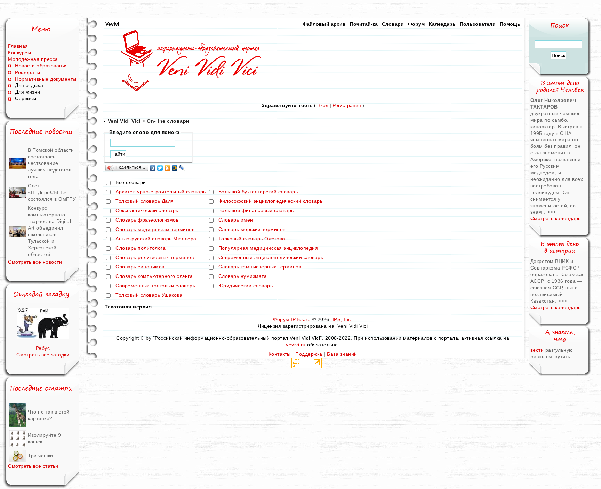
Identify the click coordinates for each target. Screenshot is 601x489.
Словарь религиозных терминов (154, 257)
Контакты (280, 354)
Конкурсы (19, 52)
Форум (416, 24)
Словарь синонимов (140, 267)
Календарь (442, 24)
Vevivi (112, 24)
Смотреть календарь (555, 218)
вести (537, 350)
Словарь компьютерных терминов (260, 267)
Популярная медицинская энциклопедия (268, 248)
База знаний (342, 354)
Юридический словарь (245, 286)
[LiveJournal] (182, 168)
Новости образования (41, 66)
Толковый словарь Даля (144, 201)
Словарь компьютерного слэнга (154, 276)
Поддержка (308, 354)
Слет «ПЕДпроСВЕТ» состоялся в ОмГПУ (52, 192)
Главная (18, 46)
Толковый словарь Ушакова (148, 295)
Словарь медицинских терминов (154, 229)
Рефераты (27, 72)
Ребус (43, 348)
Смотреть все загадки (42, 355)
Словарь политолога (140, 248)
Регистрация (346, 105)
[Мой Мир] (174, 168)
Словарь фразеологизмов (146, 220)
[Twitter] (160, 168)
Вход (322, 105)
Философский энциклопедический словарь (270, 201)
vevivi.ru (296, 344)
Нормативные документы (46, 79)
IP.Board (301, 319)
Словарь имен (235, 220)
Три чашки (40, 455)
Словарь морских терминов (252, 229)
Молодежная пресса (33, 59)
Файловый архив (324, 24)
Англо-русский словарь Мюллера (156, 239)
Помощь (510, 24)
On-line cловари (168, 121)
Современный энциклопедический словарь (270, 257)
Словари (393, 24)
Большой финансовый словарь (256, 211)
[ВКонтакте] (153, 168)
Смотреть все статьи (33, 466)
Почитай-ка (364, 24)
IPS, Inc (341, 319)
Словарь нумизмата (242, 276)
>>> (551, 212)
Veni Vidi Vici (124, 121)
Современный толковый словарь (155, 286)
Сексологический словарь (146, 211)
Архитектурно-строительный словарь (160, 192)
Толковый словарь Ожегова (251, 239)
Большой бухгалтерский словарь (258, 192)
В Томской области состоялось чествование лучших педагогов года (51, 163)
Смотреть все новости (35, 262)
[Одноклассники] (167, 168)
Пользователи (478, 24)
